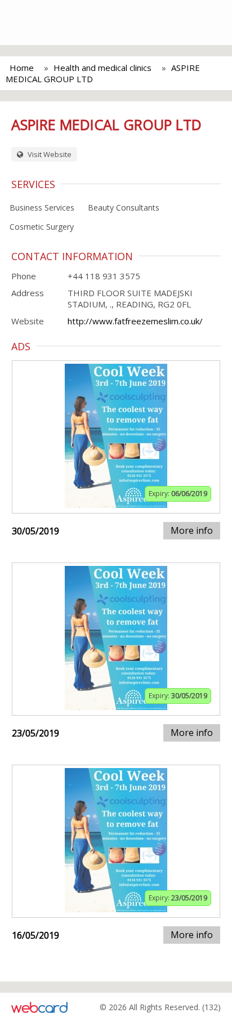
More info (192, 530)
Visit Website (49, 154)
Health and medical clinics (102, 67)
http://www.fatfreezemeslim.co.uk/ (135, 321)
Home (22, 67)
